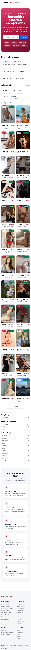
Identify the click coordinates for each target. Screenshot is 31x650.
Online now (13, 96)
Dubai (7, 42)
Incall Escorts (18, 75)
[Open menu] (28, 2)
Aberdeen (7, 45)
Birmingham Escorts (6, 617)
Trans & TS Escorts (8, 68)
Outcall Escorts (7, 78)
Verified (6, 96)
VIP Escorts (6, 61)
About (18, 630)
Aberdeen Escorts (6, 610)
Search (24, 37)
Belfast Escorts (5, 615)
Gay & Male (20, 612)
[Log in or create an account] (23, 2)
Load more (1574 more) (15, 406)
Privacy (19, 636)
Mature (19, 619)
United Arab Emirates (8, 421)
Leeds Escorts (5, 619)
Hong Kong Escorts (6, 608)
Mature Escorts (22, 64)
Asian (18, 615)
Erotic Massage (19, 78)
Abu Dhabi (16, 45)
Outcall (19, 623)
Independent (20, 608)
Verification (20, 632)
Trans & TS (20, 610)
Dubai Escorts (5, 604)
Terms (18, 638)
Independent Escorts (9, 64)
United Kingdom (7, 433)
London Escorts (5, 606)
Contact (19, 634)
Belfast (24, 45)
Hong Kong (22, 42)
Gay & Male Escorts (8, 71)
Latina (18, 617)
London (14, 42)
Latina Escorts (7, 75)
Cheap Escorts (17, 61)
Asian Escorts (21, 71)
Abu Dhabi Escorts (6, 612)
